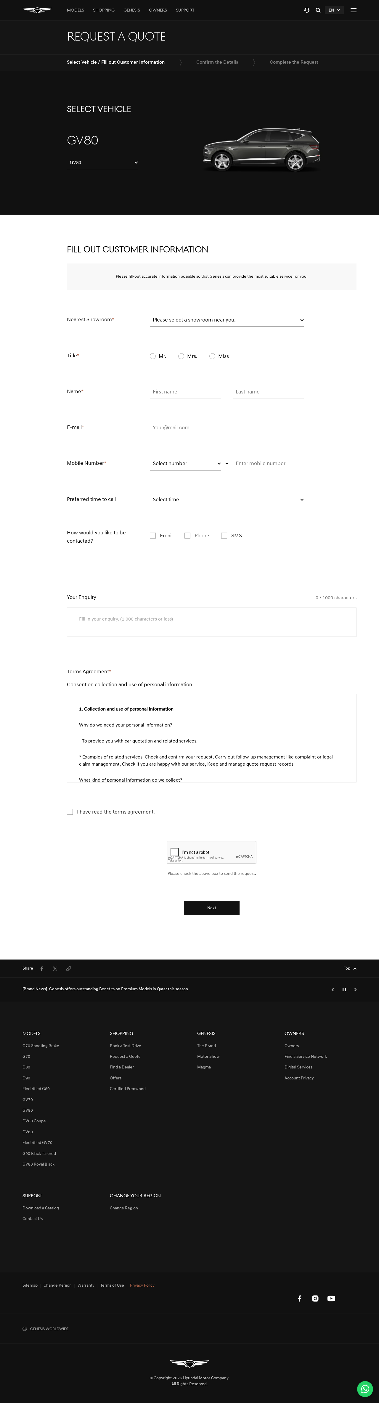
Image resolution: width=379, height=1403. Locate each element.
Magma (204, 1067)
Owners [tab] (158, 10)
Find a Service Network (306, 1057)
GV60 (28, 1132)
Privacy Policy (142, 1286)
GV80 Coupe (34, 1121)
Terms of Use (112, 1286)
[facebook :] (299, 1298)
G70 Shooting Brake (41, 1046)
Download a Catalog (41, 1208)
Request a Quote (125, 1057)
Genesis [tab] (131, 10)
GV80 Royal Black (38, 1164)
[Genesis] (37, 10)
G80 (26, 1067)
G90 (26, 1078)
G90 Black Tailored (39, 1154)
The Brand (206, 1046)
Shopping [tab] (104, 10)
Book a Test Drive (125, 1046)
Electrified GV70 (37, 1143)
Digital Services (298, 1067)
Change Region (124, 1208)
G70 (26, 1057)
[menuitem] (41, 968)
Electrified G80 (36, 1089)
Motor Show (208, 1057)
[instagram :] (315, 1298)
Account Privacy (299, 1078)
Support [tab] (185, 10)
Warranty (86, 1286)
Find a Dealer (122, 1067)
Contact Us (33, 1219)
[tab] (306, 10)
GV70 (28, 1100)
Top (347, 968)
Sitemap (30, 1286)
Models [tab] (75, 10)
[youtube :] (331, 1298)
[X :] (347, 1286)
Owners (292, 1046)
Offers (115, 1078)
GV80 (28, 1110)
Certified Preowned (128, 1089)
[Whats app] (365, 1389)
